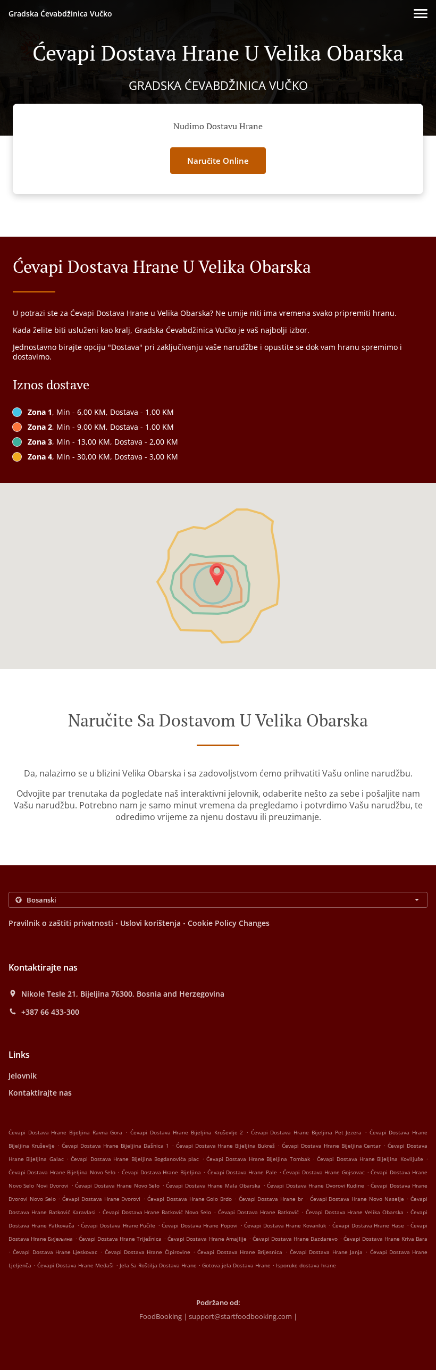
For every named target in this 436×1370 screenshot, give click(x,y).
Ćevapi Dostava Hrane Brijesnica (239, 1252)
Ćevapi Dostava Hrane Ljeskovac (55, 1252)
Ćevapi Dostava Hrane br (271, 1198)
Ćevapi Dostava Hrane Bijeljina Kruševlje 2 (186, 1132)
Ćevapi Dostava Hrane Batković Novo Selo (157, 1212)
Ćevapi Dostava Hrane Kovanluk (285, 1225)
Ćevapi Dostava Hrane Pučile (118, 1225)
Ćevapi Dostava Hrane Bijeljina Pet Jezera (306, 1132)
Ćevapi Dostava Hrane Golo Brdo (189, 1198)
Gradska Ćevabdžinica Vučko (60, 14)
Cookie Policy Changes (229, 923)
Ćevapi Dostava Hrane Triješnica (120, 1238)
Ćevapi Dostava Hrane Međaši (75, 1265)
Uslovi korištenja (150, 923)
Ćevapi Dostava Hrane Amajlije (206, 1238)
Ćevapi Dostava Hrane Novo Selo (117, 1185)
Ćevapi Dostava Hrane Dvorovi (101, 1198)
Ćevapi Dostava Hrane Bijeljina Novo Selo (62, 1172)
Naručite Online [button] (218, 160)
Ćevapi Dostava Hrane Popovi (200, 1225)
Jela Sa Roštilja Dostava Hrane (159, 1265)
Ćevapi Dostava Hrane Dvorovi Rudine (315, 1185)
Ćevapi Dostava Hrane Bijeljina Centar (331, 1145)
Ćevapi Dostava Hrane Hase (368, 1225)
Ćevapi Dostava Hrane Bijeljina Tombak (257, 1159)
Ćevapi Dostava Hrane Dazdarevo (295, 1238)
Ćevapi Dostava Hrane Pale (242, 1172)
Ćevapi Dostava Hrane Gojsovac (323, 1172)
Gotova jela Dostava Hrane (237, 1265)
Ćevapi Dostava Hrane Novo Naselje (357, 1198)
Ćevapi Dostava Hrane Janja (326, 1252)
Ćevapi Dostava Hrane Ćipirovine (147, 1252)
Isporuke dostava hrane (306, 1265)
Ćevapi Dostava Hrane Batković (258, 1212)
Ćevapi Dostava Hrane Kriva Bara (385, 1238)
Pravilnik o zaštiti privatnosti (61, 923)
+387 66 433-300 (50, 1012)
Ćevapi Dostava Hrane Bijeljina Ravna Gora (65, 1132)
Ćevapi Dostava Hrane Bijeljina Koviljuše (370, 1159)
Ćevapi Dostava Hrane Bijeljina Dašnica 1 (115, 1145)
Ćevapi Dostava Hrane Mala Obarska (213, 1185)
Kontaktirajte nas (40, 1093)
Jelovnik (23, 1076)
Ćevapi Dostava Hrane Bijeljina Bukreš (225, 1145)
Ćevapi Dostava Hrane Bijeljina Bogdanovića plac (135, 1159)
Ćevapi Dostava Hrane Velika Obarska (355, 1212)
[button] (420, 13)
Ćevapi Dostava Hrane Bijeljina (161, 1172)
